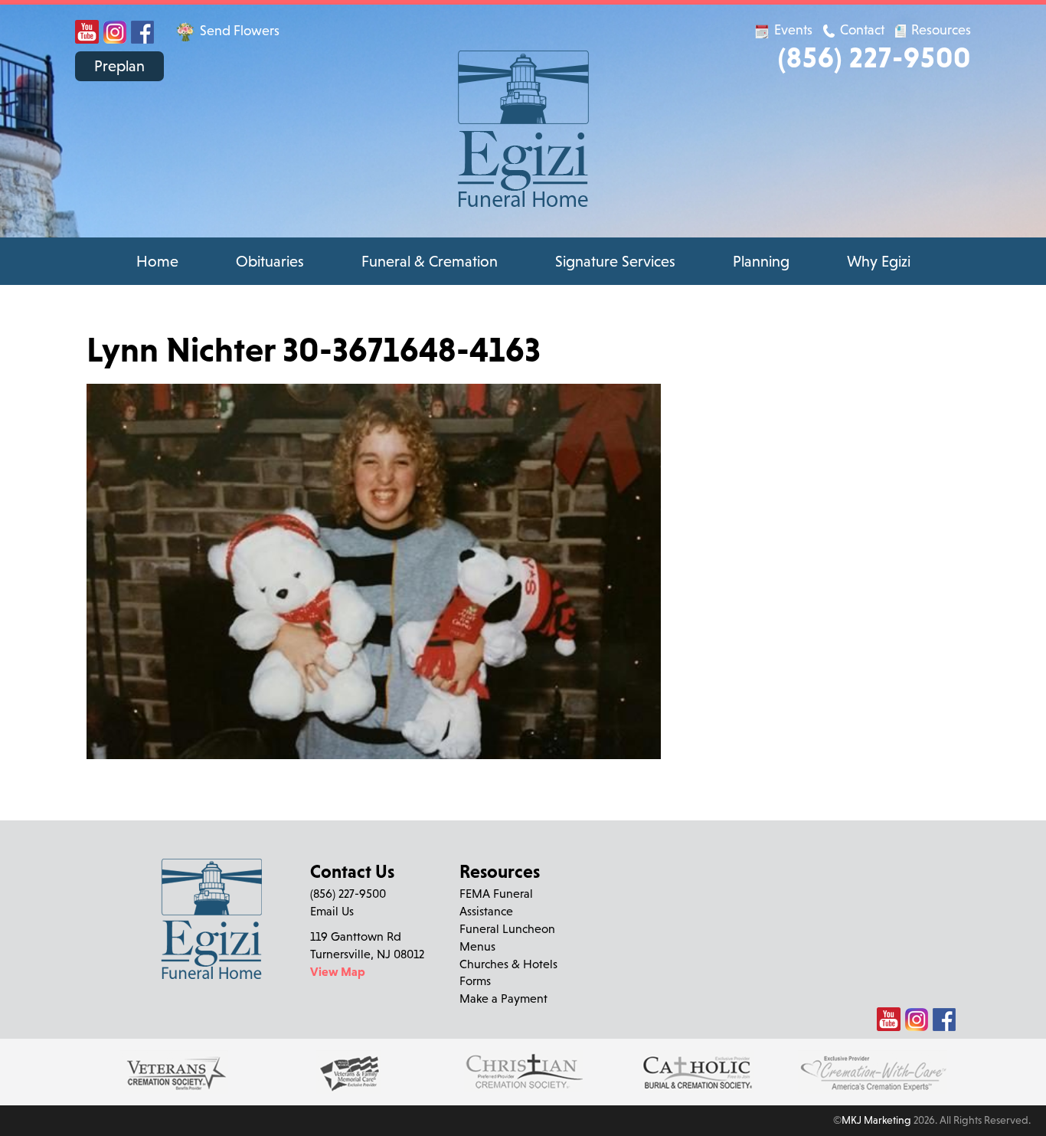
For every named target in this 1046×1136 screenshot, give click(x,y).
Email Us (332, 911)
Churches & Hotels (508, 964)
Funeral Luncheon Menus (507, 937)
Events (793, 29)
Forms (475, 980)
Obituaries (270, 261)
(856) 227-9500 (874, 57)
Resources (939, 29)
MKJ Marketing (876, 1120)
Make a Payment (503, 998)
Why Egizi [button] (878, 261)
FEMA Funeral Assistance (496, 902)
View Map (337, 971)
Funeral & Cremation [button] (429, 261)
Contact (862, 29)
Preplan (119, 65)
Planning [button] (761, 261)
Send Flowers (238, 30)
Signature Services (615, 261)
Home (157, 261)
